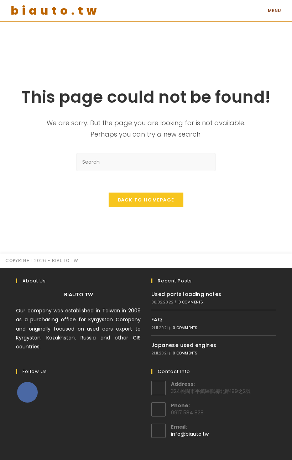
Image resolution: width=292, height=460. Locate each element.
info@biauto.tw (190, 434)
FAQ (156, 319)
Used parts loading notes (186, 294)
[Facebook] (27, 392)
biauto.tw (55, 10)
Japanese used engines (183, 345)
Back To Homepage (146, 199)
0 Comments (190, 302)
